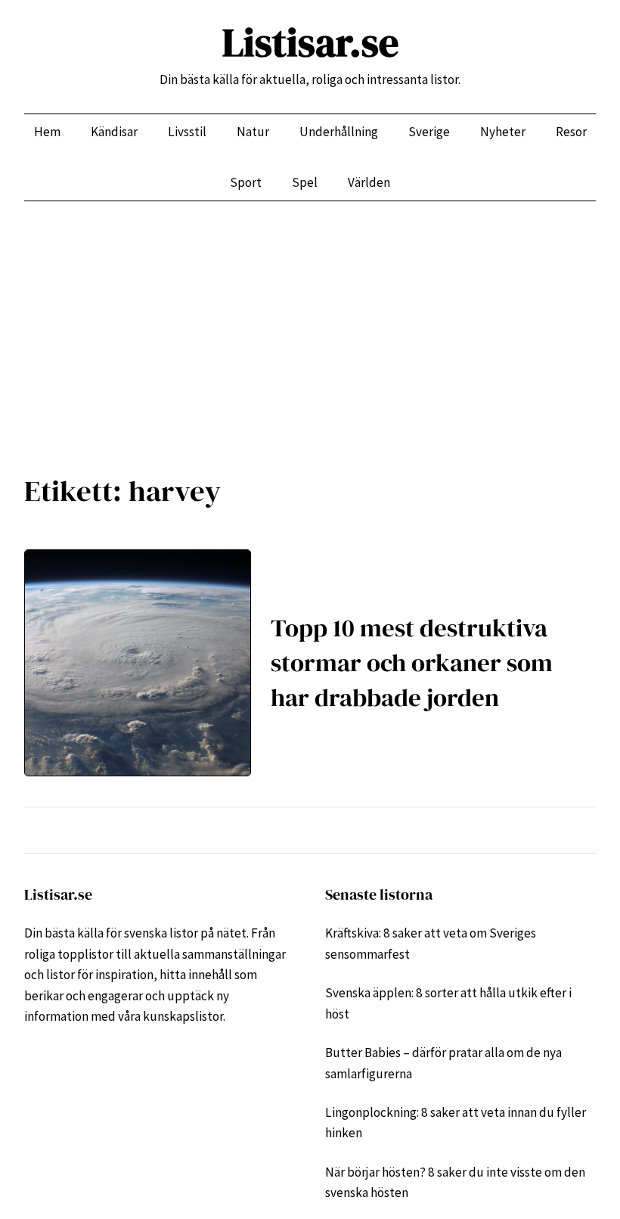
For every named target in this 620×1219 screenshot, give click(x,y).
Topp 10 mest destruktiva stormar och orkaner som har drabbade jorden (412, 662)
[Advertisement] (310, 325)
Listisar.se (310, 42)
